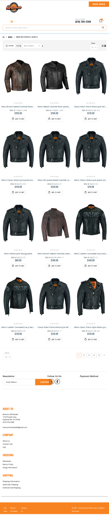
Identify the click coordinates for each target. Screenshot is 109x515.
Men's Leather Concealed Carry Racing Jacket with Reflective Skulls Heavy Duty (91, 253)
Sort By (18, 46)
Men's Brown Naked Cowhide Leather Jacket (54, 253)
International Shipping (11, 487)
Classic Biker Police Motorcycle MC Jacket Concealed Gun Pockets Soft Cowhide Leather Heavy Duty (91, 106)
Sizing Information (10, 467)
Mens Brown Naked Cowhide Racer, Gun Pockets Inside (18, 106)
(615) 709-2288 (8, 422)
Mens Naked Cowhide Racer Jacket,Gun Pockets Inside (54, 106)
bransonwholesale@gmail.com (15, 427)
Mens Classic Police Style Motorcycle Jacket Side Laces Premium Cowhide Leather (91, 327)
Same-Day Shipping (10, 484)
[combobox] (54, 27)
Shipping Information (11, 481)
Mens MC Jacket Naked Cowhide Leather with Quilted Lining (54, 180)
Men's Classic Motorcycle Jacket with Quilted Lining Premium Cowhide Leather (18, 180)
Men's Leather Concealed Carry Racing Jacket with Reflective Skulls (18, 327)
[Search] (104, 27)
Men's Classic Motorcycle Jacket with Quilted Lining (91, 180)
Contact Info (8, 444)
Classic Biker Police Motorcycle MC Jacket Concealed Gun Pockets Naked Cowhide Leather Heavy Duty (54, 327)
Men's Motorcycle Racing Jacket (18, 253)
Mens (10, 37)
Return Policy (8, 464)
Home (4, 37)
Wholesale (7, 461)
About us (6, 441)
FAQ (4, 447)
